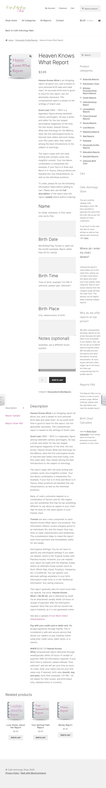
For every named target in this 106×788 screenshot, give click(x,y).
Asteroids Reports (91, 79)
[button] (30, 56)
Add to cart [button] (16, 737)
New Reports (88, 136)
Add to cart (57, 379)
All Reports (45, 20)
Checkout (63, 8)
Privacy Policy (12, 773)
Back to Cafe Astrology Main (19, 30)
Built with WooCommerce (33, 773)
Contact (60, 20)
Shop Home (11, 20)
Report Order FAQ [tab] (14, 423)
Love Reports (88, 127)
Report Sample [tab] (12, 415)
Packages (87, 140)
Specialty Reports (90, 156)
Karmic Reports (89, 123)
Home (10, 40)
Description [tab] (11, 408)
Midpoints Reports (91, 132)
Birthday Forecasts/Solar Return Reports (90, 90)
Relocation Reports (91, 152)
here (86, 238)
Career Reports (89, 97)
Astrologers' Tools (91, 84)
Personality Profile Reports (26, 40)
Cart (72, 8)
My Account (50, 8)
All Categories (29, 20)
